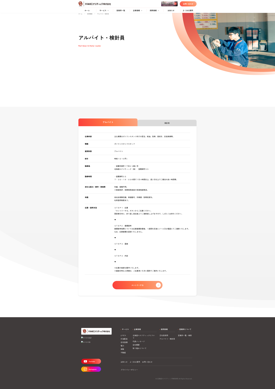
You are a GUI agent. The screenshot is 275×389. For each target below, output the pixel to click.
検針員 (167, 123)
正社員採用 (164, 335)
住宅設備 (124, 342)
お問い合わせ (188, 4)
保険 (122, 349)
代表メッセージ (139, 341)
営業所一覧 (120, 10)
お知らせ (171, 10)
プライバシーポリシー (129, 369)
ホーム (87, 10)
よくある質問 (188, 10)
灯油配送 (124, 338)
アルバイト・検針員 (167, 338)
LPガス (123, 335)
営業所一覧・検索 (185, 335)
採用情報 (153, 10)
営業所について (185, 329)
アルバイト (108, 122)
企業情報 (136, 10)
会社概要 (136, 345)
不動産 (123, 352)
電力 (122, 345)
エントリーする (137, 285)
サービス (102, 10)
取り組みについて (139, 348)
